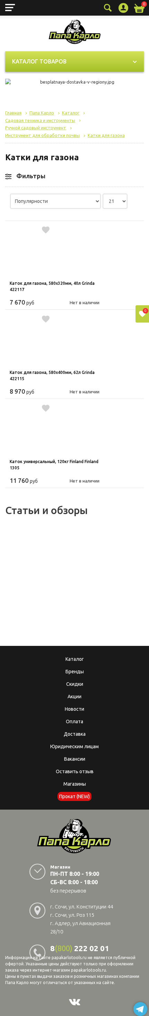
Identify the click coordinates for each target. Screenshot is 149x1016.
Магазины (74, 784)
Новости (74, 709)
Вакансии (74, 759)
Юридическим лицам (74, 746)
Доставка (75, 734)
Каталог (74, 659)
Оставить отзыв (75, 771)
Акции (74, 696)
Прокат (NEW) (74, 796)
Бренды (74, 671)
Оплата (74, 721)
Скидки (74, 684)
